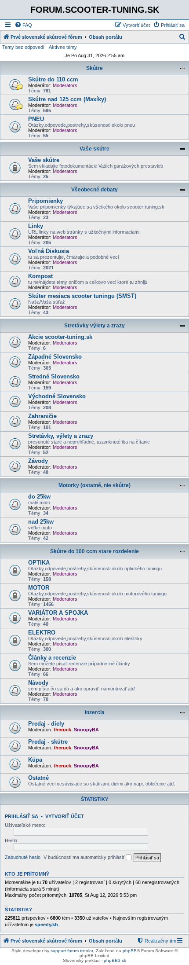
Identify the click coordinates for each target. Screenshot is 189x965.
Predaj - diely (46, 723)
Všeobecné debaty (94, 190)
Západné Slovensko (55, 356)
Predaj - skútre (48, 741)
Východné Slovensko (57, 396)
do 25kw (39, 496)
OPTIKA (39, 562)
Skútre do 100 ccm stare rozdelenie (94, 551)
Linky (35, 226)
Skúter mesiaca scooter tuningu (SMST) (82, 296)
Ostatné (38, 777)
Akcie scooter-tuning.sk (60, 337)
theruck (62, 729)
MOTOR (38, 587)
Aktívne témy (63, 47)
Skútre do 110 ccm (53, 79)
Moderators (65, 85)
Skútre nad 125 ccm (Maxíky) (67, 99)
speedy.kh (46, 924)
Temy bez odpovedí (23, 47)
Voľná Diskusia (48, 251)
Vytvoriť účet (64, 816)
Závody (38, 461)
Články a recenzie (52, 657)
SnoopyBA (86, 729)
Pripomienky (45, 201)
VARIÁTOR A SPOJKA (58, 612)
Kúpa (35, 759)
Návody (38, 682)
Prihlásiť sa (21, 816)
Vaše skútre (94, 149)
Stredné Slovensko (54, 376)
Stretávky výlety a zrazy (94, 326)
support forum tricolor (72, 950)
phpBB (130, 950)
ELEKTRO (41, 632)
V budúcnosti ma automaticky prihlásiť (85, 857)
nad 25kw (41, 521)
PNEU (36, 119)
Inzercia (95, 712)
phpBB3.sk (115, 960)
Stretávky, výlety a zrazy (60, 436)
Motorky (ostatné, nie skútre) (94, 485)
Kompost (40, 276)
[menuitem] (23, 25)
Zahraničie (42, 416)
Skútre (94, 68)
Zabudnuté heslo (22, 857)
